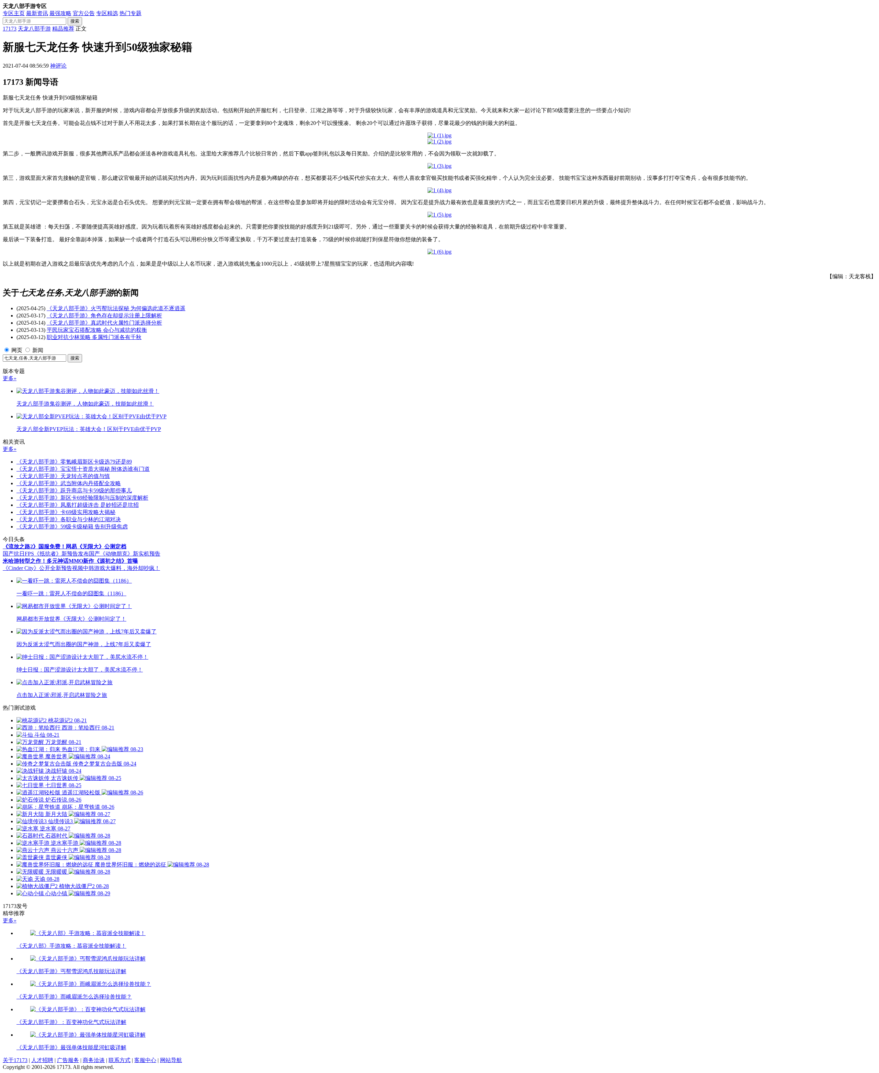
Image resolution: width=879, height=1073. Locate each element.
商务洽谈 (94, 1060)
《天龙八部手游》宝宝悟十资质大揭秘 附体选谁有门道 (83, 469)
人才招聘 (42, 1060)
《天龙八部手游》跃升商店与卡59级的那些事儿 (74, 490)
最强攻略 (60, 13)
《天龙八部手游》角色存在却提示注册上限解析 (104, 315)
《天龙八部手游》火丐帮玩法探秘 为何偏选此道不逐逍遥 (116, 308)
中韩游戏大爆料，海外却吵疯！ (121, 568)
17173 (9, 29)
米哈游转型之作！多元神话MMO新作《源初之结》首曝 (70, 561)
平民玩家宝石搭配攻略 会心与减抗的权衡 (97, 330)
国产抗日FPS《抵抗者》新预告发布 (46, 554)
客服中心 (145, 1060)
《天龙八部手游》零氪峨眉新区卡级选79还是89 (74, 462)
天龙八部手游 (34, 29)
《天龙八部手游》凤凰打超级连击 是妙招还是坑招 (77, 505)
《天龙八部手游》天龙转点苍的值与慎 (63, 476)
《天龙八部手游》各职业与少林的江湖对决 (68, 519)
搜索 (74, 21)
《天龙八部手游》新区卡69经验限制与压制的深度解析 (82, 498)
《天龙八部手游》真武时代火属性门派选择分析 (104, 323)
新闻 (37, 350)
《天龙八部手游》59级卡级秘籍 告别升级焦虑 (72, 526)
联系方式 (119, 1060)
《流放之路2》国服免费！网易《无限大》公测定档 (64, 546)
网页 (16, 350)
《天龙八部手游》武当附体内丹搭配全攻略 (68, 483)
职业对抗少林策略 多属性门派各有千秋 (94, 337)
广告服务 (68, 1060)
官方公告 (84, 13)
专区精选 (107, 13)
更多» (9, 378)
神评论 (58, 66)
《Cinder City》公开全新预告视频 (43, 568)
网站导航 (171, 1060)
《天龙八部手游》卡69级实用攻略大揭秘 (65, 512)
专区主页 (14, 13)
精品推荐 (63, 29)
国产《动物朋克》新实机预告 (124, 554)
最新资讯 (37, 13)
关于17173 (15, 1060)
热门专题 (130, 13)
